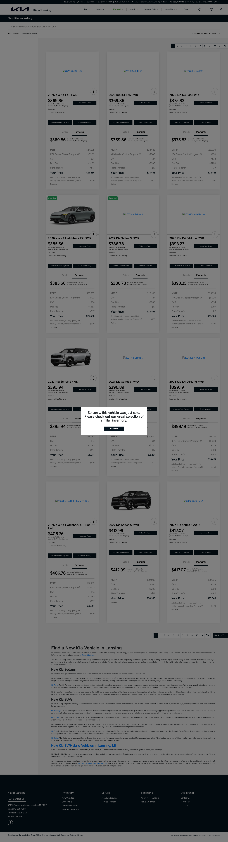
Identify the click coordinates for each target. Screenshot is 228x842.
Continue (114, 429)
